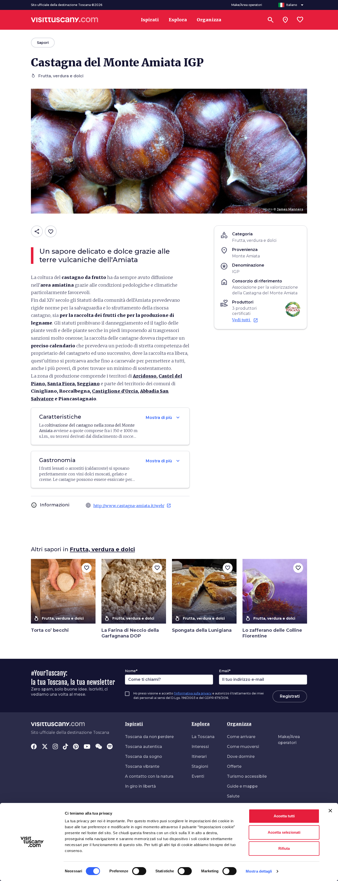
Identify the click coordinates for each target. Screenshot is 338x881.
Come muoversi (243, 746)
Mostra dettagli (259, 871)
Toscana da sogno (143, 756)
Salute (233, 796)
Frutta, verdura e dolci (102, 549)
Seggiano (88, 383)
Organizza (239, 724)
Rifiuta (284, 848)
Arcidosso (144, 376)
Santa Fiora (61, 383)
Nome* (131, 671)
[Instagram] (55, 747)
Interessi (200, 746)
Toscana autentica (143, 746)
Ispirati (134, 724)
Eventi (198, 776)
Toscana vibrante (142, 766)
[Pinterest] (76, 747)
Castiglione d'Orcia (115, 391)
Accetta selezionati (284, 832)
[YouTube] (87, 747)
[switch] (139, 871)
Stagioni (200, 766)
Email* (224, 671)
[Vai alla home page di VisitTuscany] (64, 20)
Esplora (201, 724)
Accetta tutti (284, 816)
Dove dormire (241, 756)
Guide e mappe (242, 786)
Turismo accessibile (247, 776)
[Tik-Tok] (65, 747)
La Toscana (203, 736)
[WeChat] (98, 747)
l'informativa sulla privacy (193, 693)
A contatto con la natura (149, 776)
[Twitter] (45, 747)
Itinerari (199, 756)
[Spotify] (110, 747)
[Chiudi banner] (330, 810)
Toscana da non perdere (149, 736)
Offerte (234, 766)
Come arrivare (241, 736)
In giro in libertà (140, 786)
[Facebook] (34, 747)
